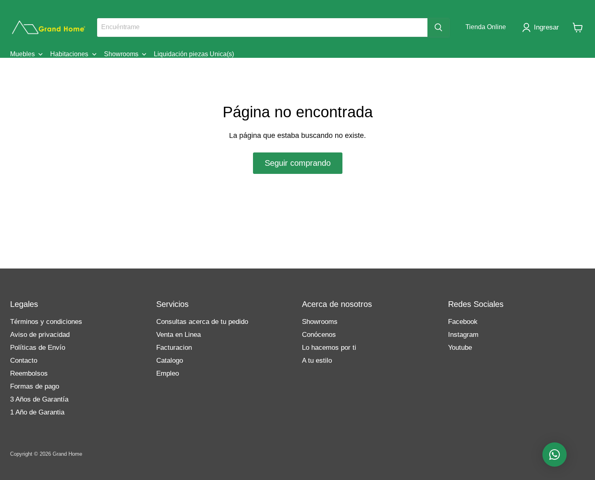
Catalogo (169, 360)
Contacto (23, 360)
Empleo (167, 373)
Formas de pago (34, 386)
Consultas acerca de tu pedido (202, 322)
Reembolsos (29, 373)
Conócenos (319, 334)
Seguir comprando (298, 163)
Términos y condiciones (46, 322)
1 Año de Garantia (37, 412)
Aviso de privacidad (40, 334)
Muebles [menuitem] (22, 54)
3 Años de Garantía (39, 399)
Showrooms (320, 322)
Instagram (463, 334)
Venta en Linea (178, 334)
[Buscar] (438, 27)
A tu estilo (317, 360)
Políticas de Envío (37, 347)
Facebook (463, 322)
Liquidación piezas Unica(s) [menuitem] (194, 54)
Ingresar (546, 27)
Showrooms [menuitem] (121, 54)
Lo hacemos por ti (329, 347)
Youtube (460, 347)
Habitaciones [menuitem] (69, 54)
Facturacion (174, 347)
